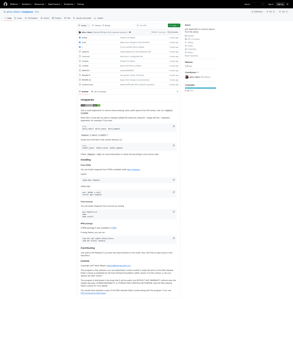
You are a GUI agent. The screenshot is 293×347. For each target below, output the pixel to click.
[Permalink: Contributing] (79, 248)
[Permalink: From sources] (79, 201)
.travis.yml (86, 56)
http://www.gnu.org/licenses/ (93, 293)
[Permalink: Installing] (79, 159)
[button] (174, 126)
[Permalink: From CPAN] (79, 165)
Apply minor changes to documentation (135, 42)
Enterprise (68, 4)
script (84, 42)
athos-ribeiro (13, 11)
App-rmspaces (133, 169)
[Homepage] (5, 4)
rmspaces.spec (87, 85)
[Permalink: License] (79, 261)
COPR (113, 228)
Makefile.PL (86, 75)
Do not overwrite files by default (132, 47)
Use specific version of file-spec (132, 75)
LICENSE (85, 66)
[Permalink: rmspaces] (79, 99)
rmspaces (27, 11)
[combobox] (152, 25)
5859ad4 (154, 32)
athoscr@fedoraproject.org (118, 265)
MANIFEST (86, 70)
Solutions (26, 4)
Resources (39, 4)
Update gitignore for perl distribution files (135, 52)
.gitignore (85, 52)
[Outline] (177, 91)
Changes (85, 61)
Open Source (54, 4)
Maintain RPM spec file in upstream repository (110, 32)
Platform (14, 4)
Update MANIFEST (127, 70)
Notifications (258, 11)
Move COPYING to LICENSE (130, 66)
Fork (271, 11)
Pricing (80, 4)
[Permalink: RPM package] (79, 223)
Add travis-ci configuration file (131, 56)
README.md (86, 80)
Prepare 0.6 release (127, 38)
